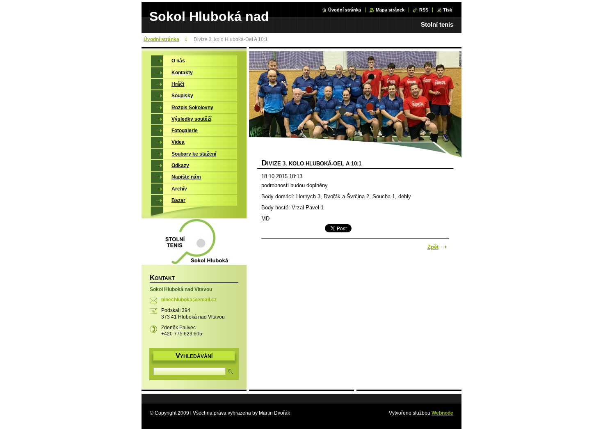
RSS (423, 9)
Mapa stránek (390, 9)
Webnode (442, 413)
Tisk (447, 9)
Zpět (433, 247)
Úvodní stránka (344, 9)
